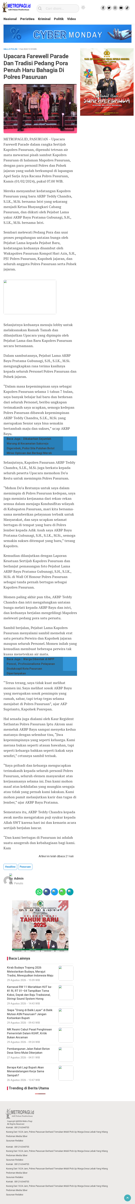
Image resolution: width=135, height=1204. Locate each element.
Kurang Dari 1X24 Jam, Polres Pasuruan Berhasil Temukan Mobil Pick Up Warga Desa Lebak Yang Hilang (57, 1131)
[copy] (69, 891)
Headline (10, 867)
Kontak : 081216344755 (17, 1127)
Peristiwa (27, 19)
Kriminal (44, 19)
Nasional (10, 19)
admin (19, 878)
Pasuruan (25, 867)
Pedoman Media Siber (16, 1136)
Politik (59, 19)
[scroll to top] (127, 1198)
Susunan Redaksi (14, 1140)
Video (71, 19)
